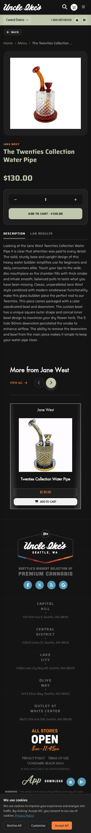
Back (15, 32)
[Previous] (39, 383)
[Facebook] (27, 585)
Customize (38, 825)
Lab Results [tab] (41, 233)
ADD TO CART (48, 501)
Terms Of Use (58, 758)
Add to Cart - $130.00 (45, 213)
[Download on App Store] (77, 20)
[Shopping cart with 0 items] (74, 7)
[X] (39, 585)
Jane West (45, 410)
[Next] (51, 383)
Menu (22, 43)
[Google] (63, 585)
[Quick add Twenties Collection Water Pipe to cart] (70, 473)
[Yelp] (51, 585)
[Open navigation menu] (83, 7)
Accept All (62, 825)
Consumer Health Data (45, 763)
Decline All (14, 825)
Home (8, 43)
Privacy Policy (24, 815)
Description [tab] (14, 233)
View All (16, 382)
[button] (45, 456)
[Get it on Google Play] (85, 20)
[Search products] (65, 7)
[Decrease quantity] (15, 199)
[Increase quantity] (75, 199)
